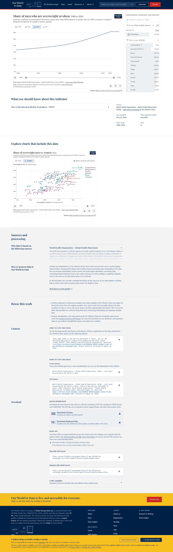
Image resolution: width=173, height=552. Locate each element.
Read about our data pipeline (60, 289)
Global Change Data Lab (44, 511)
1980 (21, 77)
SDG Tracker (92, 534)
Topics (90, 514)
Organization (118, 518)
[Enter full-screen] (120, 86)
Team (115, 526)
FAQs (48, 523)
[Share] (115, 86)
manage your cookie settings (91, 547)
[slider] (26, 77)
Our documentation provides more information (78, 437)
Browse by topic (52, 4)
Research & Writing (146, 514)
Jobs (115, 530)
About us (116, 514)
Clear (157, 30)
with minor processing (131, 110)
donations (42, 542)
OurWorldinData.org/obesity (22, 86)
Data (63, 4)
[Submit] (132, 4)
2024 (119, 77)
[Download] (111, 86)
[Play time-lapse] (15, 78)
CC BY (34, 86)
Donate (155, 4)
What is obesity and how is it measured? (108, 90)
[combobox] (117, 4)
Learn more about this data (74, 82)
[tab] (18, 27)
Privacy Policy (75, 547)
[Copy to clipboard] (117, 340)
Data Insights (92, 522)
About (89, 4)
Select (85, 161)
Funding (116, 522)
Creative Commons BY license (70, 319)
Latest (70, 4)
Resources (78, 4)
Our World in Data (17, 4)
